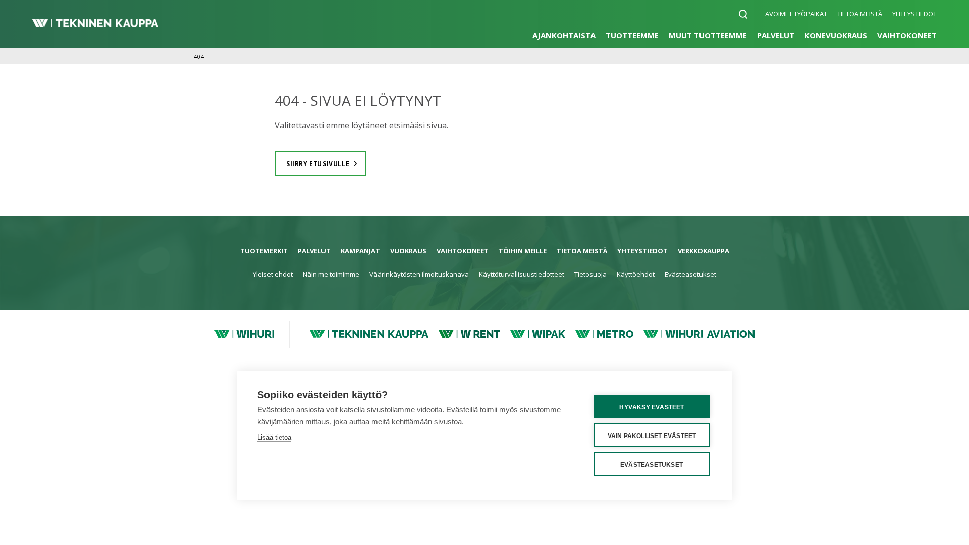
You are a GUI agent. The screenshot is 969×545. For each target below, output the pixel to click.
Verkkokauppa (703, 250)
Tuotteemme (632, 35)
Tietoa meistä (859, 13)
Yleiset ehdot (273, 274)
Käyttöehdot (636, 274)
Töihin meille (523, 250)
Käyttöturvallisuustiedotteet (521, 274)
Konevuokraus (835, 35)
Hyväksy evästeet (651, 407)
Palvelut (775, 35)
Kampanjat (360, 250)
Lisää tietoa (274, 437)
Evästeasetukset (690, 274)
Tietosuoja (590, 274)
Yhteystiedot (914, 13)
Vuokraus (408, 250)
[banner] (95, 24)
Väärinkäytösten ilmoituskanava (419, 274)
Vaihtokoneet (907, 35)
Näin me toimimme (331, 274)
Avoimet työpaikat (796, 13)
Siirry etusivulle (317, 163)
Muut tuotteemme (708, 35)
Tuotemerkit (264, 250)
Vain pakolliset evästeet (652, 436)
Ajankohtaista (564, 35)
